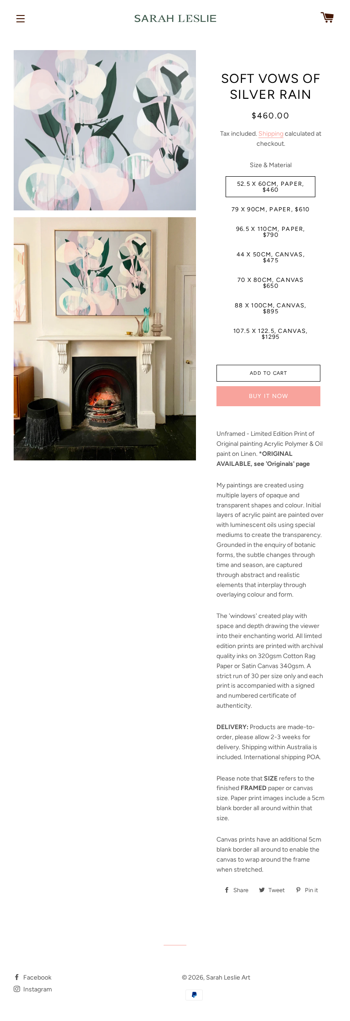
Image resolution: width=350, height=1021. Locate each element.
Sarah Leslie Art (228, 977)
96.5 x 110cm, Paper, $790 (270, 231)
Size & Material (271, 165)
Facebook (36, 977)
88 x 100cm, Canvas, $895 (271, 308)
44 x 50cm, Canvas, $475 (271, 257)
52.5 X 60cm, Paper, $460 (270, 186)
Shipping (270, 134)
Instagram (37, 989)
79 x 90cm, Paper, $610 (271, 209)
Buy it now (268, 396)
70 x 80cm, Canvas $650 (270, 282)
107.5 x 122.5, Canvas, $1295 (270, 333)
